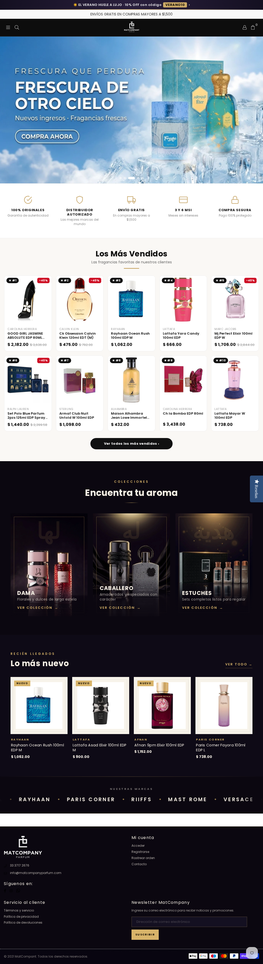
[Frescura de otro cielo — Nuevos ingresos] (131, 110)
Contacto (139, 864)
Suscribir (145, 934)
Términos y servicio (19, 910)
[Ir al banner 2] (125, 178)
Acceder (138, 845)
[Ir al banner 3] (131, 178)
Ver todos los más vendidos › (131, 443)
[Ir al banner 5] (142, 178)
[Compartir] (16, 27)
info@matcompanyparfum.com (35, 873)
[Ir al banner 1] (120, 178)
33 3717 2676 (19, 865)
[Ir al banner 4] (138, 178)
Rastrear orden (143, 858)
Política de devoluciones (23, 922)
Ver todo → (238, 664)
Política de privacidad (21, 916)
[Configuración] (244, 27)
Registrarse (140, 852)
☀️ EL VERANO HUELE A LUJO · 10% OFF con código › (131, 4)
